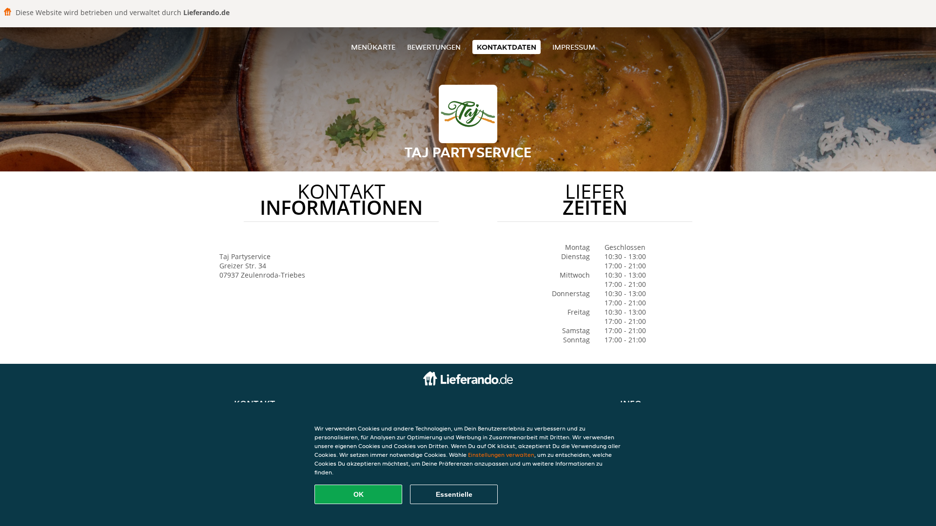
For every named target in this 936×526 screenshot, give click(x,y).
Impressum (573, 47)
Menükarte (373, 47)
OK (358, 494)
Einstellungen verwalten (501, 454)
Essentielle (454, 494)
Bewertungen (434, 47)
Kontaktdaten (506, 47)
